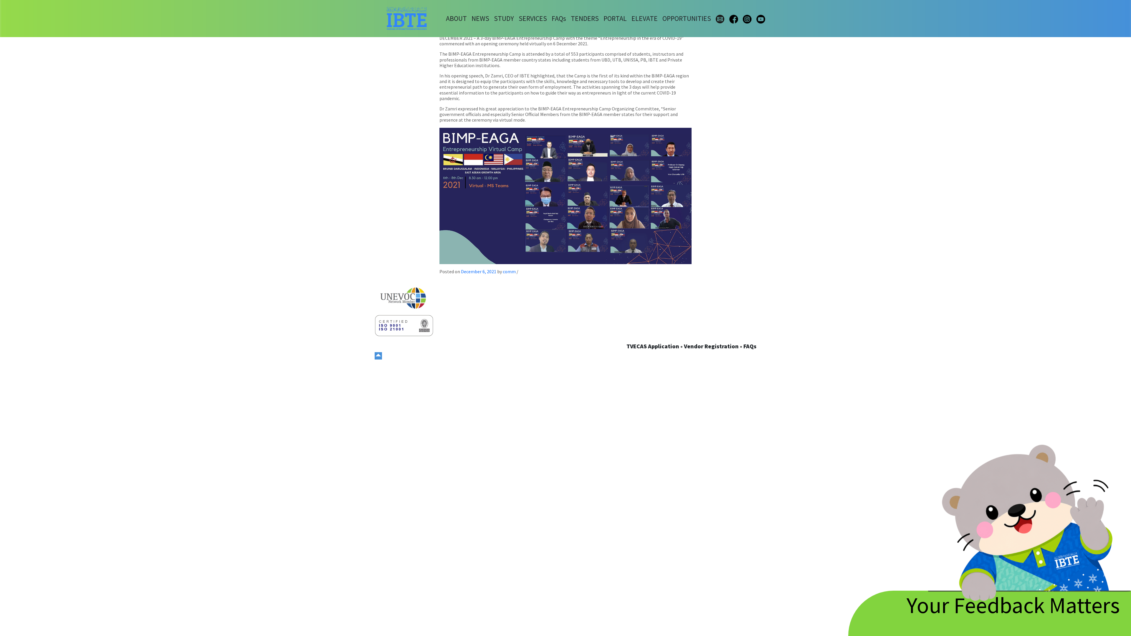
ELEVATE (644, 18)
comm (509, 271)
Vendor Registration (711, 346)
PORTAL (615, 18)
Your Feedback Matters (1013, 605)
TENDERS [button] (585, 18)
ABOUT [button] (456, 18)
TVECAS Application (652, 346)
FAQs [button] (559, 18)
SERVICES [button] (533, 18)
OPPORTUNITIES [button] (686, 18)
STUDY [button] (504, 18)
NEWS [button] (480, 18)
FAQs (749, 346)
